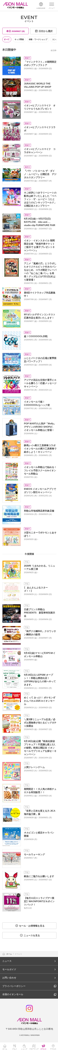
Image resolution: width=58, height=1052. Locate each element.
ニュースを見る (32, 935)
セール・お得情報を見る (32, 925)
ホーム (9, 954)
